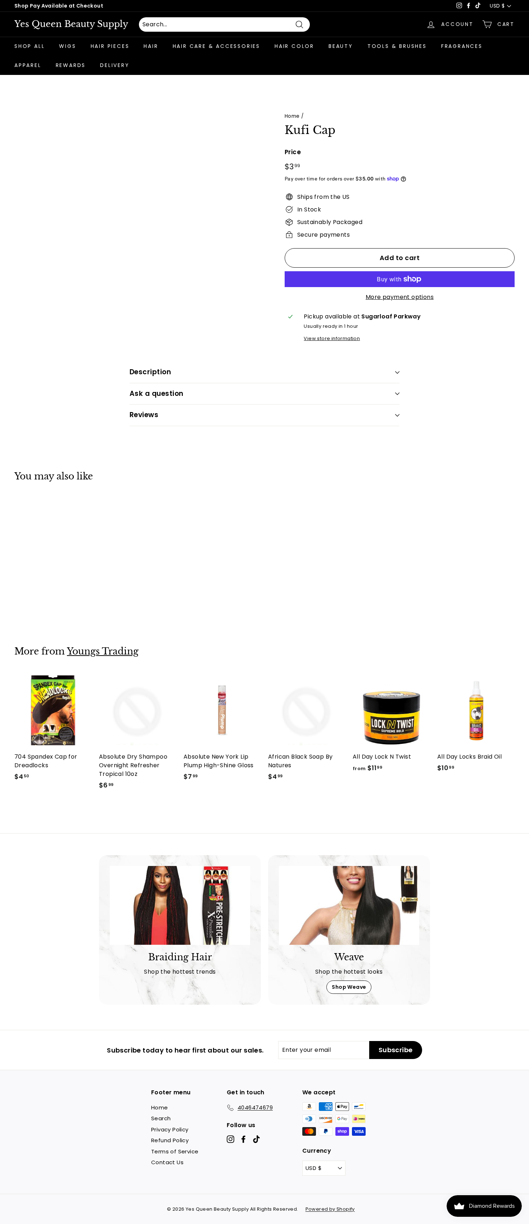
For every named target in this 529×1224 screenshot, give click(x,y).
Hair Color (294, 46)
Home (292, 116)
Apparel (27, 65)
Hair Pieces (110, 46)
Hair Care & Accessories (216, 46)
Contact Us (167, 1162)
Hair (151, 46)
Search (161, 1118)
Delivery (114, 65)
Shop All (29, 46)
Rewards (71, 65)
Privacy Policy (170, 1129)
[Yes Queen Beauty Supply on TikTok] (256, 1139)
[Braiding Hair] (180, 905)
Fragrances (462, 46)
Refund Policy (170, 1140)
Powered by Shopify (330, 1209)
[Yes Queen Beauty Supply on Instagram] (230, 1139)
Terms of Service (174, 1151)
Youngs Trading (103, 651)
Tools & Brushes (397, 46)
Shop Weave (349, 987)
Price (293, 152)
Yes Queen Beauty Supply (71, 24)
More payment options (400, 297)
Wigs (67, 46)
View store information (332, 338)
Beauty (341, 46)
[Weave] (349, 905)
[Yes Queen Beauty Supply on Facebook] (243, 1139)
